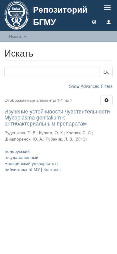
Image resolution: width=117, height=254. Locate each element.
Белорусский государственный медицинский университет (30, 157)
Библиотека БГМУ (22, 169)
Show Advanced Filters (90, 86)
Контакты (53, 169)
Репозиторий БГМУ (60, 15)
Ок (106, 72)
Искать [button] (16, 36)
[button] (94, 22)
